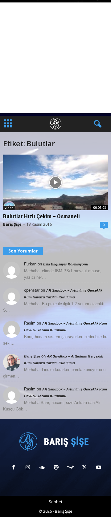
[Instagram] (28, 468)
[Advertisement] (55, 57)
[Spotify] (56, 468)
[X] (84, 468)
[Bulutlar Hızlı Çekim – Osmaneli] (55, 182)
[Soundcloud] (42, 468)
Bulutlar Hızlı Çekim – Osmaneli (41, 216)
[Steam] (70, 468)
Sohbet (55, 501)
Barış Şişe (12, 224)
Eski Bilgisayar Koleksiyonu (65, 264)
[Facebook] (13, 468)
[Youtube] (98, 468)
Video (9, 208)
